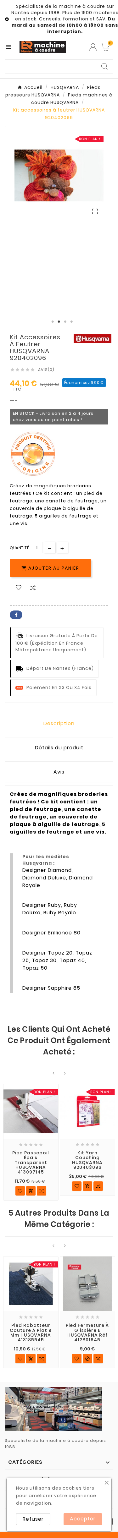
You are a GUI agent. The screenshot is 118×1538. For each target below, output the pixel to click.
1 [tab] (53, 322)
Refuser (33, 1519)
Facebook (16, 614)
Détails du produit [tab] (59, 747)
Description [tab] (59, 723)
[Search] (104, 66)
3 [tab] (65, 322)
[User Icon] (93, 47)
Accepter (83, 1518)
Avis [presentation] (59, 771)
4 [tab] (72, 322)
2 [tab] (59, 322)
